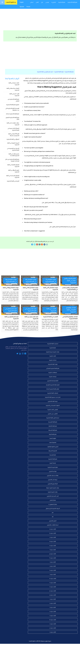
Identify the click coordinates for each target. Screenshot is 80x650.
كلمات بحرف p (52, 590)
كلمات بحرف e (52, 545)
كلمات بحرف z (53, 632)
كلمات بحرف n (52, 582)
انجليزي (54, 2)
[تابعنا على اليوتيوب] (20, 353)
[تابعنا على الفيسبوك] (25, 353)
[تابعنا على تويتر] (17, 353)
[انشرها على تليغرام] (44, 244)
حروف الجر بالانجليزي (52, 479)
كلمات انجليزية (53, 356)
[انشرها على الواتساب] (47, 244)
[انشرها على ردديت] (42, 244)
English (22, 2)
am (52, 516)
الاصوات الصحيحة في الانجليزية (53, 405)
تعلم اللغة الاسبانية (52, 430)
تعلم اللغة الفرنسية (52, 422)
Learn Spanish (52, 442)
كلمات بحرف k (53, 570)
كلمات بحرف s (53, 603)
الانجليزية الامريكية (53, 450)
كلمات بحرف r (53, 599)
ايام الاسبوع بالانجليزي (53, 483)
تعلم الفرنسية (53, 454)
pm (52, 512)
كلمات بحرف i (53, 562)
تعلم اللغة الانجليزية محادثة (12, 113)
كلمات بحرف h (52, 557)
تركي (42, 2)
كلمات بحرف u (52, 611)
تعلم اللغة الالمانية (53, 426)
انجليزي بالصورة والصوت (52, 446)
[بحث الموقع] (2, 2)
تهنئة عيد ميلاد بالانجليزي (52, 475)
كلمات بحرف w (52, 619)
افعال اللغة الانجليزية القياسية (52, 384)
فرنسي (47, 2)
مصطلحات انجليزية (52, 372)
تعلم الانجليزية (61, 2)
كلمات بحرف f (53, 549)
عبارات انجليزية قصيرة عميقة (52, 487)
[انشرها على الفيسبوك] (32, 244)
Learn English (52, 438)
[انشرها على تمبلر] (39, 244)
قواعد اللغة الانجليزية (52, 364)
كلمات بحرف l (53, 574)
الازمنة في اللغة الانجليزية (13, 181)
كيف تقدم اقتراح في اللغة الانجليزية (45, 71)
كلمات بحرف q (52, 595)
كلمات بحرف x (53, 623)
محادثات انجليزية (52, 360)
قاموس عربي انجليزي (53, 413)
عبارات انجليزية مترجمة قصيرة (52, 351)
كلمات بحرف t (53, 607)
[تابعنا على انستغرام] (23, 353)
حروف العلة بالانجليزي (53, 401)
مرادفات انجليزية (52, 376)
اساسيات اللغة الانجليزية (52, 343)
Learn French (53, 463)
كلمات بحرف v (53, 615)
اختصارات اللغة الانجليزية (52, 393)
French (28, 6)
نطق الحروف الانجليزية (53, 467)
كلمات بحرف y (53, 628)
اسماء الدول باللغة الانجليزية (52, 417)
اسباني (31, 2)
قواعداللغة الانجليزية (59, 71)
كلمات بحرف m (52, 578)
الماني (37, 2)
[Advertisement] (40, 17)
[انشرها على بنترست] (37, 244)
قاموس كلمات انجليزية (53, 409)
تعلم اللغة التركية (52, 434)
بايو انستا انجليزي (52, 471)
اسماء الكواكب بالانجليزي (52, 525)
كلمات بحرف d (52, 541)
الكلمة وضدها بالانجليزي (52, 380)
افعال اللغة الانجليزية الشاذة (52, 389)
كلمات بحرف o (52, 586)
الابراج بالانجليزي (52, 520)
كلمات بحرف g (52, 553)
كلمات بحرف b (52, 533)
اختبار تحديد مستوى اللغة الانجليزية (52, 397)
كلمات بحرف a (52, 529)
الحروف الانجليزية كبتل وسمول (53, 508)
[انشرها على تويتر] (34, 244)
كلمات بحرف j (53, 566)
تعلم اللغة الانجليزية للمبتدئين (52, 368)
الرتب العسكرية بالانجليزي (53, 496)
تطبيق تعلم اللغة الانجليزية (12, 104)
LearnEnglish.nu (11, 2)
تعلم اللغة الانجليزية (72, 2)
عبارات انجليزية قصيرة (53, 492)
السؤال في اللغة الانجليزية (13, 139)
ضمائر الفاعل (53, 500)
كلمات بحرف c (53, 537)
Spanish (22, 6)
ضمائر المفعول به (53, 504)
